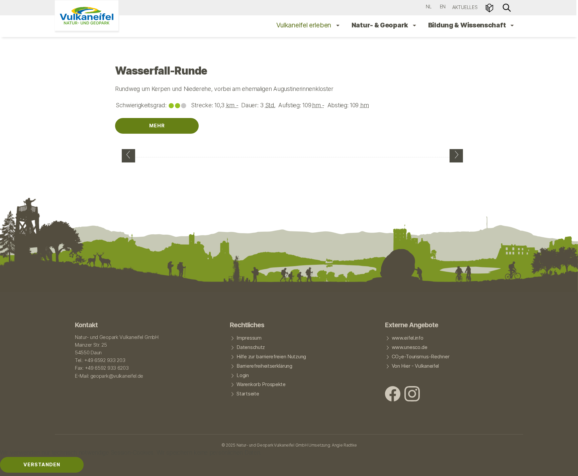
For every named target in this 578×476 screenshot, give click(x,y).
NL (428, 6)
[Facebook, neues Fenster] (392, 394)
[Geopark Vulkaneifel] (86, 15)
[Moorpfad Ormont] (456, 155)
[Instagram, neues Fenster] (412, 394)
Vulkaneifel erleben (304, 25)
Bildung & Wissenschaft (467, 25)
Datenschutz (250, 347)
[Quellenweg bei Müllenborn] (128, 155)
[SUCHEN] (506, 7)
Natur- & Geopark (380, 25)
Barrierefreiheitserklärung (264, 366)
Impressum (248, 338)
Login (242, 375)
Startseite (247, 394)
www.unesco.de (409, 347)
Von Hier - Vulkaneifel (415, 366)
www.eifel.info (407, 338)
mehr (157, 125)
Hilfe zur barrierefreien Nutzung (271, 357)
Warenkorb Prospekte (260, 384)
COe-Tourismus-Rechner (421, 357)
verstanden (41, 464)
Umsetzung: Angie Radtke (332, 445)
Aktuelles (464, 7)
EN (443, 6)
